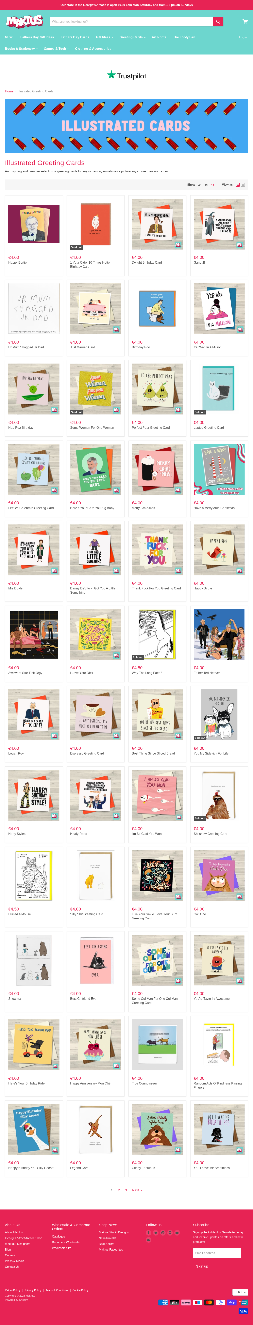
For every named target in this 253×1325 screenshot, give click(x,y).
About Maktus (14, 1232)
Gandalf (199, 262)
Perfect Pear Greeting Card (151, 427)
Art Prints (159, 37)
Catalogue (58, 1236)
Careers (10, 1255)
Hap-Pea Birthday (20, 427)
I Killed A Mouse (19, 914)
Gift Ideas (103, 37)
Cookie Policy (80, 1290)
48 (212, 184)
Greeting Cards (131, 37)
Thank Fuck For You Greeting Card (156, 588)
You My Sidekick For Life (211, 753)
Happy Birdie (203, 588)
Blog (8, 1249)
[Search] (218, 21)
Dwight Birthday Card (147, 262)
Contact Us (12, 1266)
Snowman (15, 998)
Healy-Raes (78, 833)
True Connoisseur (144, 1083)
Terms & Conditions (57, 1290)
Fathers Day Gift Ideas (37, 37)
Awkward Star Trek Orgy (25, 673)
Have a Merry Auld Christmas (214, 508)
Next (136, 1190)
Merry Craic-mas (143, 508)
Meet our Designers (17, 1243)
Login (243, 37)
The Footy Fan (184, 37)
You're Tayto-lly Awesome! (212, 998)
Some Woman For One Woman (92, 427)
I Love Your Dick (81, 673)
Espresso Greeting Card (87, 753)
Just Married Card (82, 347)
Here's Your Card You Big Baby (92, 508)
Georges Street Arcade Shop (23, 1238)
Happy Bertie (17, 262)
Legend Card (79, 1168)
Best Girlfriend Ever (83, 998)
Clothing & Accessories (93, 48)
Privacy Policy (33, 1290)
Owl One (200, 914)
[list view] (243, 185)
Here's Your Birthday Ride (26, 1083)
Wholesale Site (61, 1248)
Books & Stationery (20, 48)
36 (206, 184)
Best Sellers (106, 1243)
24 (199, 184)
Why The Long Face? (147, 673)
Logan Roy (16, 753)
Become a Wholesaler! (66, 1242)
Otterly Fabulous (143, 1168)
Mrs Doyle (15, 588)
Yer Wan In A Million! (208, 347)
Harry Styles (16, 833)
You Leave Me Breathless (212, 1168)
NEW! (9, 37)
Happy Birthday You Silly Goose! (31, 1168)
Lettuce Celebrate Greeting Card (31, 508)
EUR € (238, 1292)
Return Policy (12, 1290)
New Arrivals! (107, 1238)
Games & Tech (55, 48)
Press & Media (14, 1261)
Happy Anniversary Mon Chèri (91, 1083)
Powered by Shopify (16, 1299)
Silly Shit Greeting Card (86, 914)
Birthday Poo (141, 347)
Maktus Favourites (111, 1249)
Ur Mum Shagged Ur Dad (26, 347)
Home (9, 91)
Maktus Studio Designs (114, 1232)
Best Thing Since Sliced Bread (153, 753)
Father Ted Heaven (207, 673)
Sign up (202, 1266)
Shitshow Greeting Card (210, 833)
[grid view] (238, 185)
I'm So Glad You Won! (147, 833)
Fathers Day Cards (75, 37)
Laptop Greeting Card (209, 427)
